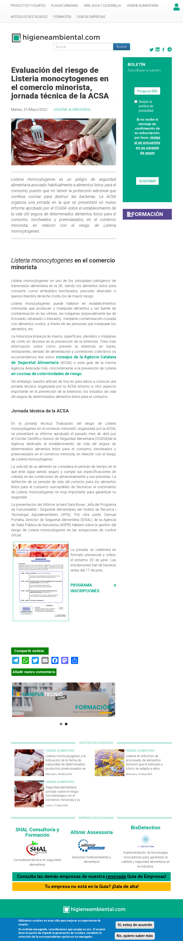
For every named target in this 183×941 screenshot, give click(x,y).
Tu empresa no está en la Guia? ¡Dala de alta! (92, 886)
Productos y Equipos (28, 5)
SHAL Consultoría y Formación (37, 832)
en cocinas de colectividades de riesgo (46, 374)
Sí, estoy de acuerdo (135, 925)
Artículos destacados (29, 17)
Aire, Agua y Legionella (102, 5)
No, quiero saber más (135, 936)
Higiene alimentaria (142, 5)
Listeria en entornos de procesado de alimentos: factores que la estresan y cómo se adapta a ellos (144, 762)
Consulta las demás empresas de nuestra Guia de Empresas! (91, 876)
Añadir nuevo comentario (33, 672)
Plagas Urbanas (64, 5)
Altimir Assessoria (92, 832)
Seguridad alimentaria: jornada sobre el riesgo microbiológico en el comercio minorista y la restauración (63, 796)
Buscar (121, 46)
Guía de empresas (91, 17)
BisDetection (145, 827)
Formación (62, 17)
